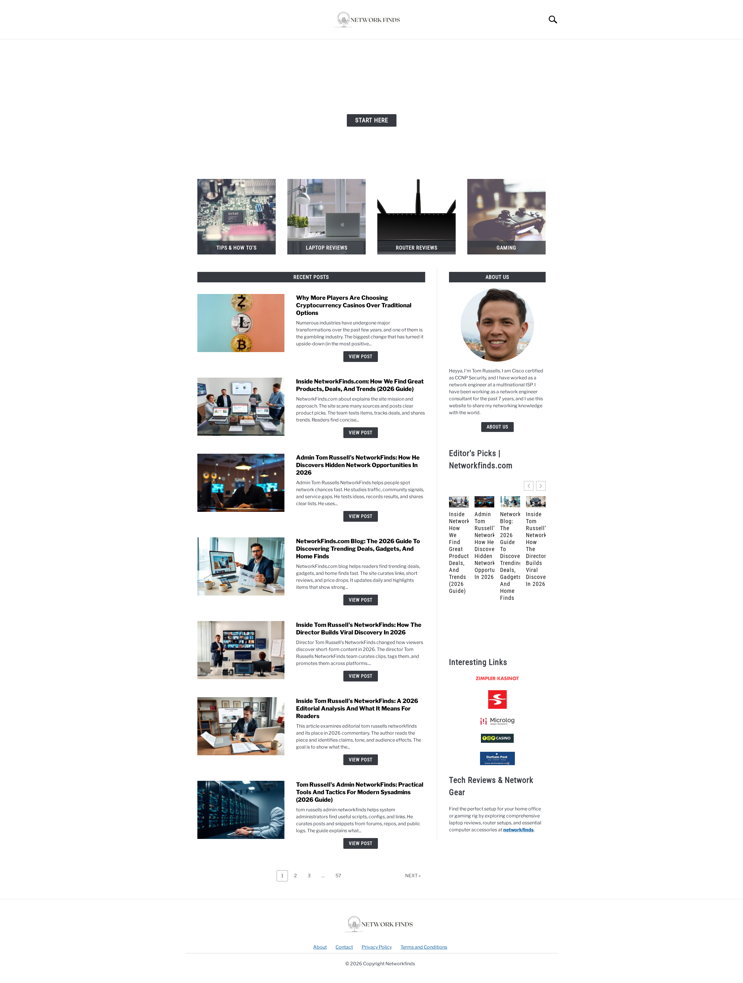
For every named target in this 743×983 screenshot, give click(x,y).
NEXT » (413, 875)
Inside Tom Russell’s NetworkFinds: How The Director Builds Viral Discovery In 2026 (536, 549)
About (320, 947)
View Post (360, 356)
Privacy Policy (377, 947)
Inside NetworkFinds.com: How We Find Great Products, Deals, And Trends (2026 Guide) (459, 552)
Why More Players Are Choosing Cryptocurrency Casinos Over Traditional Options (354, 305)
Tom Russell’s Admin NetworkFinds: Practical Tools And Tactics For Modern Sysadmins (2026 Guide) (359, 792)
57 (340, 874)
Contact (344, 947)
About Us (497, 427)
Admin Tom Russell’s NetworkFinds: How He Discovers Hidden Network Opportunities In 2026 (358, 465)
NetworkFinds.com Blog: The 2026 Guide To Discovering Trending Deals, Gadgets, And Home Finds (358, 549)
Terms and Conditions (424, 947)
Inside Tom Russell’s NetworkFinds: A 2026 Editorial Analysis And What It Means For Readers (357, 708)
